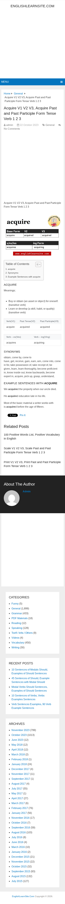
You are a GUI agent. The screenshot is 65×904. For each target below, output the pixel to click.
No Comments (12, 128)
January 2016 (19, 852)
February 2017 (20, 808)
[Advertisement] (32, 44)
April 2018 (17, 749)
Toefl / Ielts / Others (22, 633)
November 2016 (21, 817)
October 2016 (19, 822)
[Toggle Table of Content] (36, 264)
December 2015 (21, 856)
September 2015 (21, 871)
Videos (15, 637)
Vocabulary (18, 642)
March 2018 (18, 754)
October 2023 (19, 735)
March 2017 (18, 803)
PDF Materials (20, 618)
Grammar (17, 613)
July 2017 (17, 788)
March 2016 (18, 847)
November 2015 (21, 861)
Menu (5, 81)
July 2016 (17, 837)
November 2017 (21, 774)
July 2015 (17, 881)
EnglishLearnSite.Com (32, 6)
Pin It (22, 415)
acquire (11, 269)
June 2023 (17, 740)
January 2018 (19, 764)
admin (9, 125)
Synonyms (13, 273)
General (50, 125)
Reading (16, 623)
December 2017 (21, 769)
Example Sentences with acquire (24, 276)
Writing (15, 647)
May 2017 (17, 793)
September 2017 (21, 779)
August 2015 (19, 876)
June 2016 (17, 842)
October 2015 (19, 866)
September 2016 (21, 827)
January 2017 (19, 813)
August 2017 (19, 783)
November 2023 (21, 730)
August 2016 (19, 832)
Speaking (17, 628)
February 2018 (20, 759)
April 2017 (17, 798)
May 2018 (17, 744)
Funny (15, 603)
